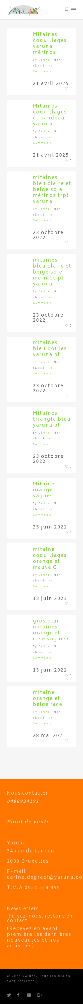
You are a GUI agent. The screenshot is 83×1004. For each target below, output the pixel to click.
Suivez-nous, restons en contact (40, 919)
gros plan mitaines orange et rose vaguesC (52, 630)
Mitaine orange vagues (44, 490)
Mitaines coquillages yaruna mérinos (50, 44)
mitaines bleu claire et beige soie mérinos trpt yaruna (52, 190)
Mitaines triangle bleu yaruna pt (52, 420)
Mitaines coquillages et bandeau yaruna (50, 115)
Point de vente (28, 822)
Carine (44, 60)
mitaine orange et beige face (47, 699)
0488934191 (23, 802)
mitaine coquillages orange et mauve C (50, 559)
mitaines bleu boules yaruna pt (50, 349)
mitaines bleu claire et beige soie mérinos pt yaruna (52, 272)
